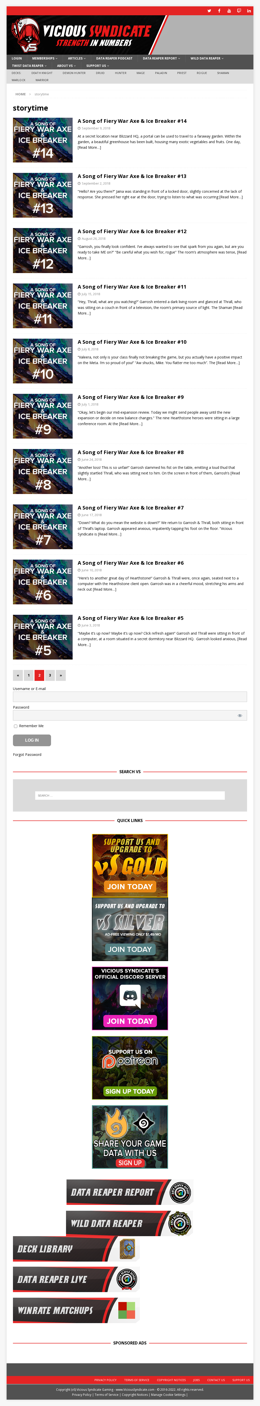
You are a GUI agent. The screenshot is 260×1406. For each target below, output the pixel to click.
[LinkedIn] (249, 10)
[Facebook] (219, 10)
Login (17, 58)
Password (21, 707)
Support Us (96, 66)
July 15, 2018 (91, 294)
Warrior (42, 80)
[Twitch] (239, 10)
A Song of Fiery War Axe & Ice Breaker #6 (131, 562)
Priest (182, 73)
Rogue (202, 73)
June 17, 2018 (92, 515)
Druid (100, 73)
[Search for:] (130, 795)
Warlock (18, 80)
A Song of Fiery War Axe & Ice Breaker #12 (132, 231)
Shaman (223, 73)
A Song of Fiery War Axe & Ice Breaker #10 (132, 341)
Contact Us (216, 1380)
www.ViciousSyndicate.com (135, 1389)
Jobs (196, 1380)
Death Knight (42, 73)
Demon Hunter (74, 73)
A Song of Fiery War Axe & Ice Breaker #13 (132, 176)
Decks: (16, 73)
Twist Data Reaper (27, 66)
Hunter (120, 73)
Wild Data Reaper (205, 58)
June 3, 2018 (91, 625)
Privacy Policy (105, 1380)
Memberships (43, 58)
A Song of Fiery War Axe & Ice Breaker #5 (131, 618)
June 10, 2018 (92, 570)
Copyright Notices (171, 1380)
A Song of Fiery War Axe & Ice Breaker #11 (132, 286)
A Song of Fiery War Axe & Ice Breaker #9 (131, 397)
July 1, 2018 (90, 404)
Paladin (161, 73)
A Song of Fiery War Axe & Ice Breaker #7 (131, 507)
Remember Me (31, 725)
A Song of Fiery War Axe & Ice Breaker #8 (131, 452)
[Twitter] (209, 10)
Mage (141, 73)
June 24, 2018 (92, 459)
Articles (75, 58)
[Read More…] (89, 147)
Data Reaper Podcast (114, 58)
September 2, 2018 (96, 183)
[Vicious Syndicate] (88, 51)
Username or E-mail (29, 688)
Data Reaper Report (160, 58)
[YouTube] (229, 10)
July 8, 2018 (90, 349)
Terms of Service (136, 1380)
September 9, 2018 (96, 128)
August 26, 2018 (93, 238)
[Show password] (240, 715)
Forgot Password (27, 754)
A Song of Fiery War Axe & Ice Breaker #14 (132, 120)
